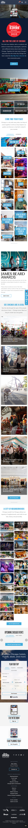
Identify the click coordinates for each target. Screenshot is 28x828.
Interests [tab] (18, 134)
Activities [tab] (14, 670)
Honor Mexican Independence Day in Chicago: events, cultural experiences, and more (13, 339)
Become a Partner (14, 781)
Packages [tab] (20, 667)
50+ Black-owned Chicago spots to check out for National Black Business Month (13, 489)
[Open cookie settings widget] (25, 825)
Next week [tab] (19, 635)
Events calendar (14, 799)
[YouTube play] (21, 755)
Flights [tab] (13, 667)
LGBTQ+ (21, 199)
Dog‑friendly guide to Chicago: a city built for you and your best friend (13, 399)
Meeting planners (14, 776)
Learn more (6, 295)
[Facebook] (14, 755)
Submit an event (14, 801)
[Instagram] (19, 755)
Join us (14, 63)
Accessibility (7, 205)
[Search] (22, 2)
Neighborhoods (7, 236)
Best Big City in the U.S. (17, 56)
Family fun (21, 152)
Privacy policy (5, 821)
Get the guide (14, 744)
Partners (14, 780)
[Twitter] (16, 755)
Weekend (7, 189)
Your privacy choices (14, 821)
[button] (26, 84)
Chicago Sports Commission (14, 783)
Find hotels (14, 693)
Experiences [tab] (10, 134)
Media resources (14, 791)
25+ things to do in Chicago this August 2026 (13, 430)
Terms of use (22, 821)
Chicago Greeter (14, 793)
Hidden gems (7, 173)
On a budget (20, 168)
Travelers (16, 686)
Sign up (14, 721)
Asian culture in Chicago (20, 215)
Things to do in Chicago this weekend (12, 370)
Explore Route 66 (14, 90)
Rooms (4, 686)
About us (14, 788)
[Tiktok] (23, 755)
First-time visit (14, 142)
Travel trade (14, 778)
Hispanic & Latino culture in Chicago (21, 231)
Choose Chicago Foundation (14, 795)
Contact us (14, 769)
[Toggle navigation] (25, 2)
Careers (14, 789)
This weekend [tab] (10, 635)
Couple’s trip (7, 157)
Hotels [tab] (7, 667)
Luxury (21, 184)
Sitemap (14, 823)
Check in (4, 679)
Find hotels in (5, 673)
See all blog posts (14, 497)
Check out (17, 679)
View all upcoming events (14, 644)
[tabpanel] (14, 189)
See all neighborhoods (14, 623)
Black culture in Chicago (7, 220)
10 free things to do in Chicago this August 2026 (13, 460)
